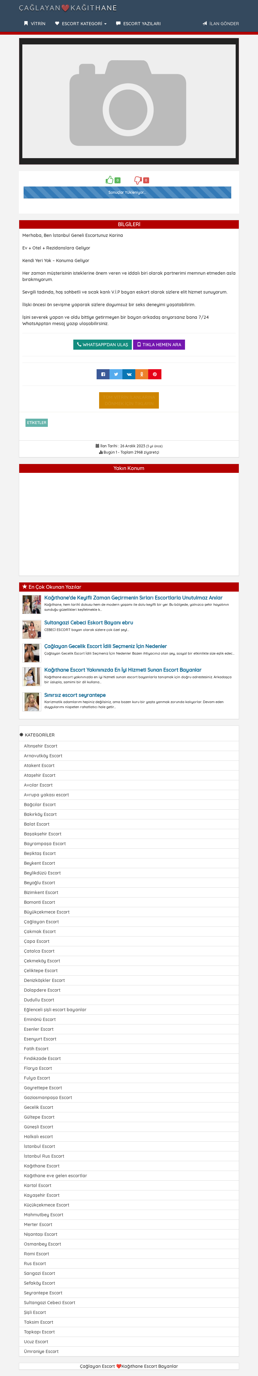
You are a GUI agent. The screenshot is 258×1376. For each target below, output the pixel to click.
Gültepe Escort (39, 1117)
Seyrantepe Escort (43, 1293)
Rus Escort (35, 1263)
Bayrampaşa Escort (45, 843)
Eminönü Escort (40, 1019)
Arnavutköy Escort (43, 756)
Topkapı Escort (39, 1332)
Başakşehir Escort (42, 834)
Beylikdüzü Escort (42, 873)
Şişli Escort (35, 1312)
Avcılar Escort (38, 785)
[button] (230, 47)
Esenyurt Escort (40, 1039)
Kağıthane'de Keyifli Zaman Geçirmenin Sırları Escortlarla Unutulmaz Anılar (133, 597)
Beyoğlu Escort (39, 883)
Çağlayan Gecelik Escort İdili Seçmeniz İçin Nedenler (105, 646)
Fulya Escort (37, 1078)
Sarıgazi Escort (39, 1273)
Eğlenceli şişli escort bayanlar (55, 1009)
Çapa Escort (36, 941)
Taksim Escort (38, 1322)
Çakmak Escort (40, 931)
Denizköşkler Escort (44, 980)
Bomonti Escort (39, 902)
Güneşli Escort (38, 1127)
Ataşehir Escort (39, 775)
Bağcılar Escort (40, 804)
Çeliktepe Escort (41, 970)
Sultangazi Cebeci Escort (49, 1302)
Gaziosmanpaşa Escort (48, 1097)
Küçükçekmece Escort (46, 1205)
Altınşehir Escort (40, 746)
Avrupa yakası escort (46, 795)
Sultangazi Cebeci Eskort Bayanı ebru (88, 622)
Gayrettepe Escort (43, 1088)
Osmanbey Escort (42, 1244)
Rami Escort (36, 1254)
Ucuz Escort (36, 1341)
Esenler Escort (38, 1029)
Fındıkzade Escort (42, 1058)
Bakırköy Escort (40, 814)
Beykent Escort (39, 863)
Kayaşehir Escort (41, 1195)
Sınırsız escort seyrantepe (75, 695)
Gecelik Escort (38, 1107)
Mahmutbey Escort (43, 1215)
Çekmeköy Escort (42, 961)
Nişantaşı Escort (40, 1234)
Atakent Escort (39, 765)
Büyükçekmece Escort (47, 912)
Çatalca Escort (39, 951)
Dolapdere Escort (42, 990)
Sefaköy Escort (39, 1283)
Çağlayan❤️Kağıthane (68, 7)
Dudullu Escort (39, 1000)
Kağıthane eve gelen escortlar (55, 1175)
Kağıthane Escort (41, 1166)
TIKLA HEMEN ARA (161, 344)
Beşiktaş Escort (40, 853)
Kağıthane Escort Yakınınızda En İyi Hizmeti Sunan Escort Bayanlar (123, 670)
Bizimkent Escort (41, 892)
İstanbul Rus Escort (44, 1156)
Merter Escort (38, 1224)
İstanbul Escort (39, 1146)
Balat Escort (36, 824)
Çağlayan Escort (41, 922)
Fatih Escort (36, 1049)
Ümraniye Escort (41, 1351)
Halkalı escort (38, 1136)
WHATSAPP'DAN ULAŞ (104, 344)
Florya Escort (38, 1068)
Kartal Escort (37, 1185)
